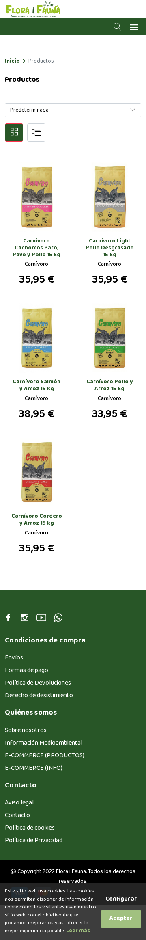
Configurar (121, 899)
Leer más (77, 931)
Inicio (12, 61)
